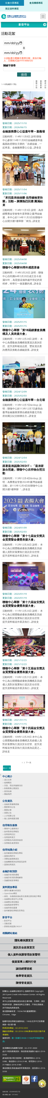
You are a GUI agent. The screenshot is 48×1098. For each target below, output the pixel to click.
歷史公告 (45, 84)
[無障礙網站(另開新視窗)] (11, 1079)
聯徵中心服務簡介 (11, 829)
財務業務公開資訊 (11, 788)
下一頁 (28, 763)
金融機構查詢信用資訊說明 (15, 862)
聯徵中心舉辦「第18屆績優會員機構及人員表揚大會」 (23, 332)
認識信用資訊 (9, 864)
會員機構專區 (36, 2)
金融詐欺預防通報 (11, 875)
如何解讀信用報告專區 (13, 853)
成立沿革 (8, 780)
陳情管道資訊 (24, 983)
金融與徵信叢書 (10, 908)
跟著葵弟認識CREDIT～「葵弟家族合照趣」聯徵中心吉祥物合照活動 (23, 469)
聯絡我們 (8, 794)
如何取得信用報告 (11, 831)
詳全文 (37, 147)
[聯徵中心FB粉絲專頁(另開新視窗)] (34, 1079)
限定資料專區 (12, 8)
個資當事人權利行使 (24, 961)
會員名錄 (8, 791)
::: (0, 775)
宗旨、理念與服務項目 (13, 785)
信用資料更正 (9, 837)
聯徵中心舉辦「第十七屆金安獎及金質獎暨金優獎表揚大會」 (23, 537)
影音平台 (8, 921)
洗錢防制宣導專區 (11, 880)
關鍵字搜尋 (9, 65)
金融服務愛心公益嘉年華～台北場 (23, 400)
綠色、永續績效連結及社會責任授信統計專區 (22, 896)
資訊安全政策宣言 (24, 947)
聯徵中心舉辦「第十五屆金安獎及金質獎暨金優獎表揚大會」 (23, 670)
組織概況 (8, 783)
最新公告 (36, 84)
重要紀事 (8, 810)
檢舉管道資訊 (24, 975)
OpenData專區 (10, 893)
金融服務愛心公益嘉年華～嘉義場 (23, 131)
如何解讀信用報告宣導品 (14, 910)
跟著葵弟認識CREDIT (13, 926)
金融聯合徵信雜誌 (11, 902)
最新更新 (41, 84)
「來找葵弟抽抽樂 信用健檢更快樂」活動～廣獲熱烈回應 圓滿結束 (22, 201)
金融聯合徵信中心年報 (13, 899)
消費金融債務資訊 (11, 859)
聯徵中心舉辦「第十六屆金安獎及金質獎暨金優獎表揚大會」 (23, 604)
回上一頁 (7, 768)
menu (43, 16)
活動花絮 (8, 923)
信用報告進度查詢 (11, 843)
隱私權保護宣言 (24, 940)
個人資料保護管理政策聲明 (24, 954)
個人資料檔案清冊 (11, 818)
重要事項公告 (9, 807)
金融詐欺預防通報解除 (13, 877)
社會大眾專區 (12, 2)
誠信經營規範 (24, 968)
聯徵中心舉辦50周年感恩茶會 (21, 267)
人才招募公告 (9, 816)
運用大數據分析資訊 (12, 890)
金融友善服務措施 (11, 804)
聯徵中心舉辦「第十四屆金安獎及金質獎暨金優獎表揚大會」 (23, 730)
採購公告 (8, 813)
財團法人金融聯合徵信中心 (13, 16)
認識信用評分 (9, 856)
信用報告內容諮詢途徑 (13, 840)
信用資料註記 (9, 834)
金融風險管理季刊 (11, 905)
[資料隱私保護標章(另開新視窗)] (26, 1080)
